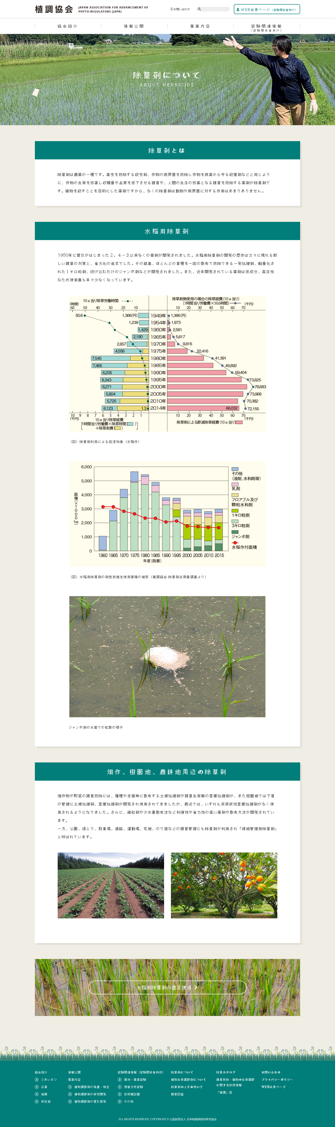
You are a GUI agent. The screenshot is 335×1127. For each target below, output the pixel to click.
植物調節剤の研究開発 (90, 1094)
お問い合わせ (182, 9)
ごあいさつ (49, 1079)
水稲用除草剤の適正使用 (167, 987)
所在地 (46, 1101)
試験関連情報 (267, 28)
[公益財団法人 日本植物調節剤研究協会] (92, 8)
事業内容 (200, 26)
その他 (129, 1101)
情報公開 (134, 26)
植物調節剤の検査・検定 (92, 1086)
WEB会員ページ (269, 9)
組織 (44, 1094)
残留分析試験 (133, 1086)
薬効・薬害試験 (135, 1079)
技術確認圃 (132, 1094)
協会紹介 (68, 26)
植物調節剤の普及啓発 (90, 1101)
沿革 (44, 1086)
